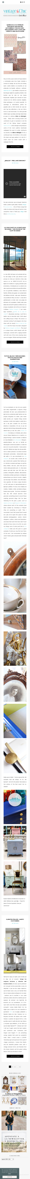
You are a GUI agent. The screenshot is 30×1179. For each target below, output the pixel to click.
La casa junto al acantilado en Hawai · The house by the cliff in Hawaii (15, 229)
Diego (24, 204)
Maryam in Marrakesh (20, 503)
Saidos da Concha (8, 503)
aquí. (9, 1173)
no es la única (8, 207)
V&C (11, 1011)
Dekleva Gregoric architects (12, 328)
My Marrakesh (17, 440)
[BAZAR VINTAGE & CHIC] (14, 1106)
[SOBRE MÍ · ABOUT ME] (14, 1130)
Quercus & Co (8, 90)
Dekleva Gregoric (14, 309)
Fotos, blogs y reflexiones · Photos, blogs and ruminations (15, 357)
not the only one (11, 214)
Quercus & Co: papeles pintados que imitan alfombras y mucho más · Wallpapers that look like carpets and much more (15, 28)
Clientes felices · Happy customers (15, 920)
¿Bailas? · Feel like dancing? (15, 160)
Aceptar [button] (9, 1176)
